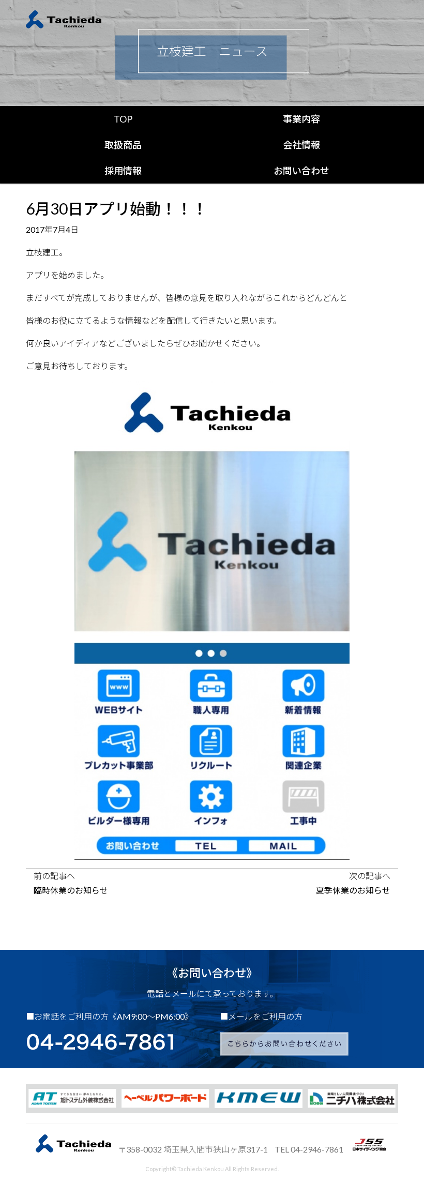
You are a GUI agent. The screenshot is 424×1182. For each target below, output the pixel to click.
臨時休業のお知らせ (71, 890)
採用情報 (123, 170)
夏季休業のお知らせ (353, 890)
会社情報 (301, 144)
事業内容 (301, 119)
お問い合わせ (301, 170)
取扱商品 (123, 144)
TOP (123, 119)
